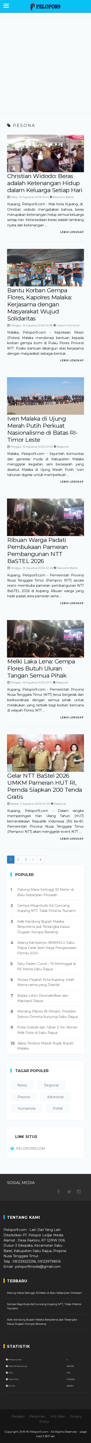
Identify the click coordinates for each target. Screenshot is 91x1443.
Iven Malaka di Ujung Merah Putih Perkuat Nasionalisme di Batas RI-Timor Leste (42, 429)
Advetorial (55, 1097)
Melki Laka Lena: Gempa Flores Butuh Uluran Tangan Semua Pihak (41, 668)
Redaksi (18, 1416)
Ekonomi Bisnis (63, 197)
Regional (63, 446)
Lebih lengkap (72, 232)
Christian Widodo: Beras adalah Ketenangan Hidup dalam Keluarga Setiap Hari (44, 183)
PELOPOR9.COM (30, 1148)
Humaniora (26, 1108)
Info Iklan (57, 1416)
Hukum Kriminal (67, 325)
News (22, 1085)
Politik (58, 1108)
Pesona (24, 1097)
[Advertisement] (45, 65)
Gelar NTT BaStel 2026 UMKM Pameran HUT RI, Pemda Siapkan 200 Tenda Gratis (44, 786)
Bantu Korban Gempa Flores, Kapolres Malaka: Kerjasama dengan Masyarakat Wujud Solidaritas (39, 304)
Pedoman (37, 1416)
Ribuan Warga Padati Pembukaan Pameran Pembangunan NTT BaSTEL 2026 (37, 550)
